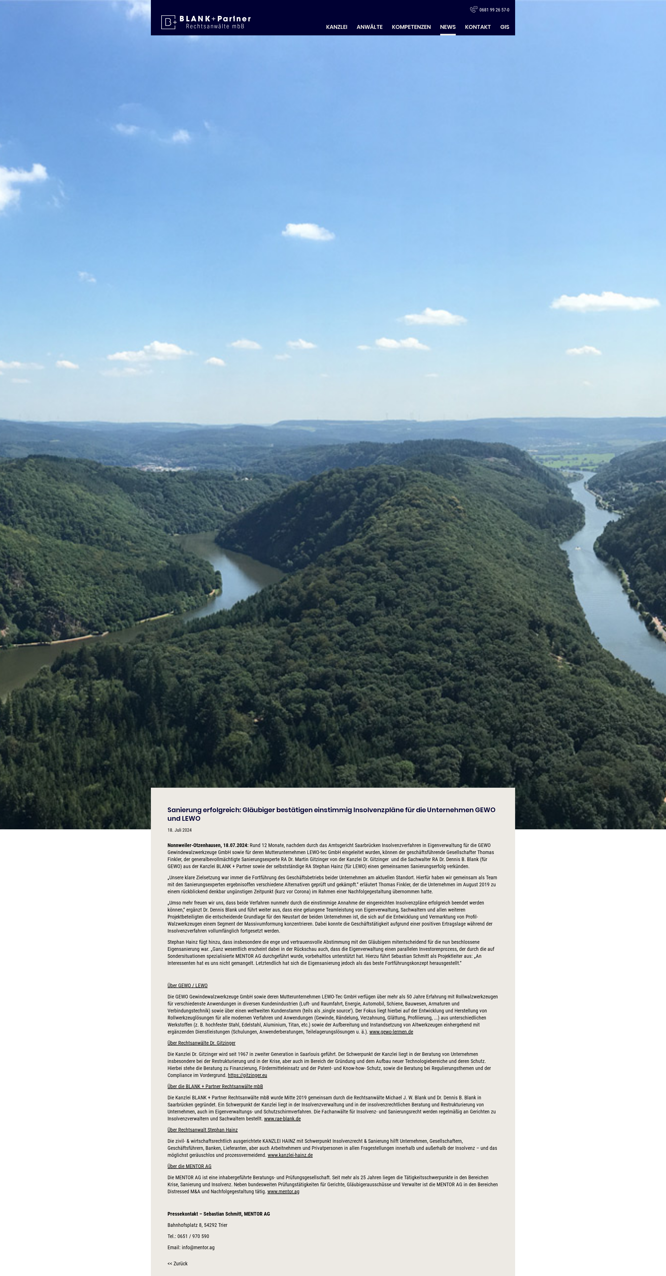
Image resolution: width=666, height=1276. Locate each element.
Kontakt (478, 27)
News (448, 27)
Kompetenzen (411, 27)
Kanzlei (336, 27)
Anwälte (370, 27)
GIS (504, 27)
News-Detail (206, 22)
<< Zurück (178, 1263)
